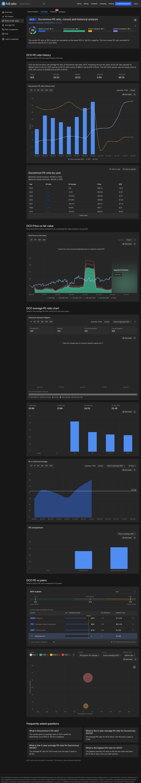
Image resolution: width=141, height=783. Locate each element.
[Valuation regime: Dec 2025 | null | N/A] (61, 394)
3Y (35, 90)
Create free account (123, 4)
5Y (38, 90)
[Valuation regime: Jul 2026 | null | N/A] (105, 394)
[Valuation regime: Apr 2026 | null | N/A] (83, 394)
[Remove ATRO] (133, 630)
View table (128, 94)
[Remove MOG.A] (133, 618)
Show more (83, 215)
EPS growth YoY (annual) (88, 655)
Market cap (129, 655)
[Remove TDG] (133, 624)
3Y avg (131, 466)
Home (79, 4)
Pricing (111, 4)
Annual (132, 90)
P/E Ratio (44, 12)
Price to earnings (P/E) (121, 322)
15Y (46, 90)
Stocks (86, 4)
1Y (31, 90)
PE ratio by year (114, 169)
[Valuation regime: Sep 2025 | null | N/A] (39, 394)
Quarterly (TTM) (122, 90)
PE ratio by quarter (129, 169)
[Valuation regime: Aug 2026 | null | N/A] (126, 394)
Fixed (128, 240)
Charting (103, 4)
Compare (62, 12)
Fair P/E (121, 240)
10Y (42, 90)
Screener (94, 4)
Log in (136, 4)
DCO (32, 19)
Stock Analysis (33, 12)
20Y (51, 90)
